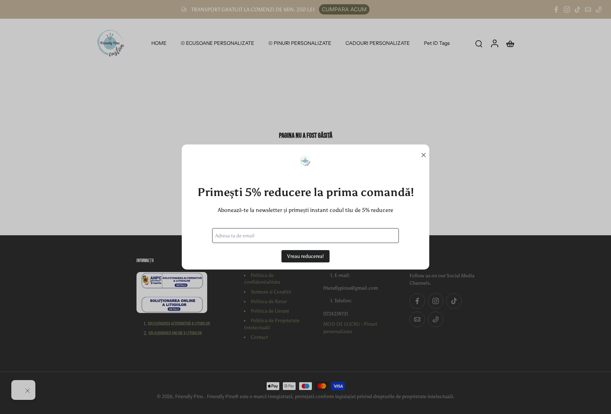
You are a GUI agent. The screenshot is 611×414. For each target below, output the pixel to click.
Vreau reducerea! (305, 256)
